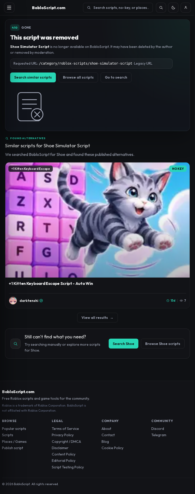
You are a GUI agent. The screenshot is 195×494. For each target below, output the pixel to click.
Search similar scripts (33, 77)
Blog (105, 441)
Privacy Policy (63, 435)
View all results (97, 317)
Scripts (7, 435)
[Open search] (161, 8)
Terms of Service (65, 428)
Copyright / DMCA (66, 441)
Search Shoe (123, 343)
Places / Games (14, 441)
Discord (157, 428)
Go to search (116, 77)
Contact (108, 435)
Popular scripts (14, 428)
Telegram (158, 435)
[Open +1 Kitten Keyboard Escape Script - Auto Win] (97, 235)
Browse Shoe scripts (162, 343)
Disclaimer (60, 448)
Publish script (12, 448)
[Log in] (186, 8)
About (106, 428)
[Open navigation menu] (9, 8)
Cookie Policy (112, 448)
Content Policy (63, 454)
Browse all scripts (78, 77)
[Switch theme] (173, 8)
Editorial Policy (63, 460)
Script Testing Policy (68, 467)
